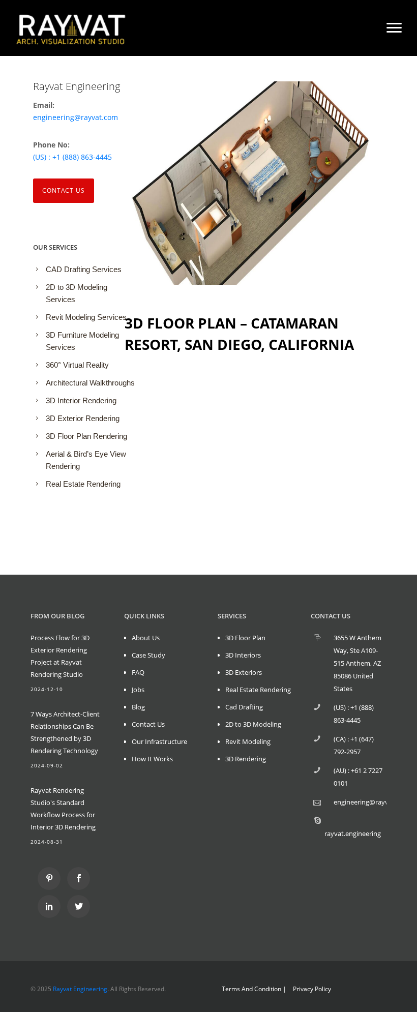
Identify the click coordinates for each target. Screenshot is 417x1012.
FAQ (138, 672)
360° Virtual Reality (77, 365)
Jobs (138, 689)
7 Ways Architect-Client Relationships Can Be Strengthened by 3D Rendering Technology (65, 732)
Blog (138, 706)
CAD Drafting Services (84, 269)
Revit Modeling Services (86, 317)
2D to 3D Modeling (253, 724)
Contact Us (63, 190)
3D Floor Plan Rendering (86, 436)
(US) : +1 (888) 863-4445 (72, 157)
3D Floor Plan (245, 637)
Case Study (148, 655)
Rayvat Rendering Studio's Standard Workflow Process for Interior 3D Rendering (63, 808)
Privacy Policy (312, 989)
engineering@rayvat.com (75, 117)
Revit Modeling (248, 741)
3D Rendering (245, 758)
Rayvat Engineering (80, 989)
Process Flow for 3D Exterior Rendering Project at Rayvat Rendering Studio (60, 656)
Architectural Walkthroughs (90, 382)
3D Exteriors (243, 672)
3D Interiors (243, 655)
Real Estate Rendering (83, 484)
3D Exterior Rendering (83, 418)
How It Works (152, 758)
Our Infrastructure (159, 741)
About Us (146, 637)
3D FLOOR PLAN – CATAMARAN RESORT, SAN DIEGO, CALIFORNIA (239, 333)
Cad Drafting (244, 706)
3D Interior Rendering (81, 400)
